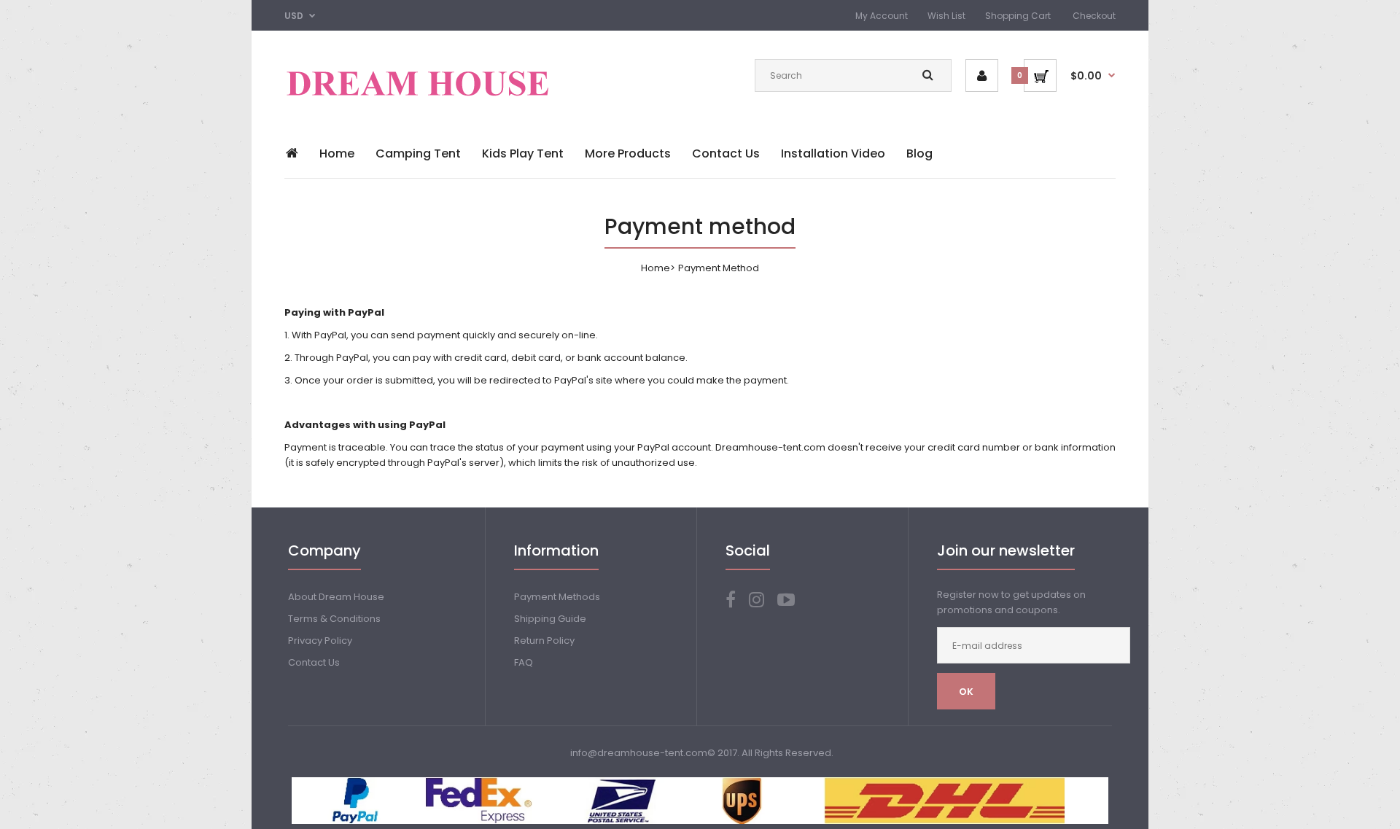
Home (655, 268)
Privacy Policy (320, 640)
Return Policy (544, 640)
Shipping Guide (550, 619)
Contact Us (314, 662)
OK (966, 691)
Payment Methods (557, 597)
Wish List (946, 15)
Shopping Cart (1018, 15)
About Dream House (336, 597)
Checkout (1094, 15)
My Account (881, 15)
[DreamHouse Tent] (418, 104)
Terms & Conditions (334, 619)
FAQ (523, 662)
